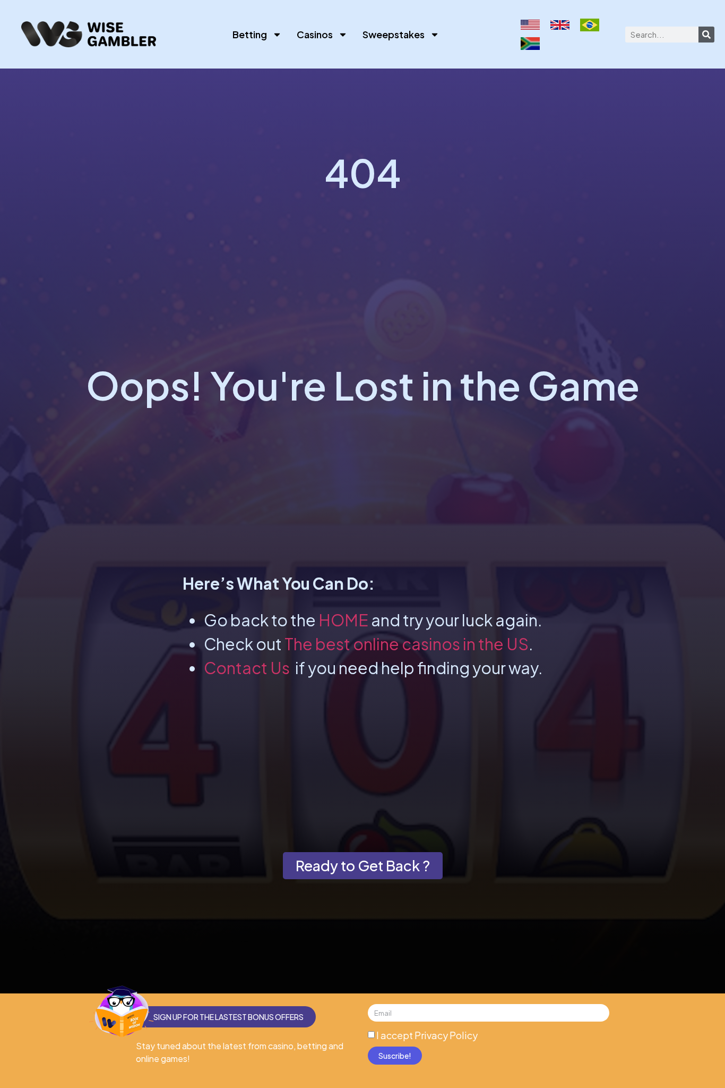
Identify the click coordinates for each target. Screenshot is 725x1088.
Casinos (315, 34)
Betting (249, 34)
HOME (343, 620)
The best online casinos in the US (406, 644)
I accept (427, 1035)
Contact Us (247, 668)
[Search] (706, 34)
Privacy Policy (446, 1035)
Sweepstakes (393, 34)
